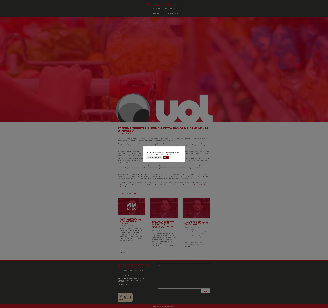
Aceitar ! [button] (166, 157)
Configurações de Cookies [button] (154, 157)
